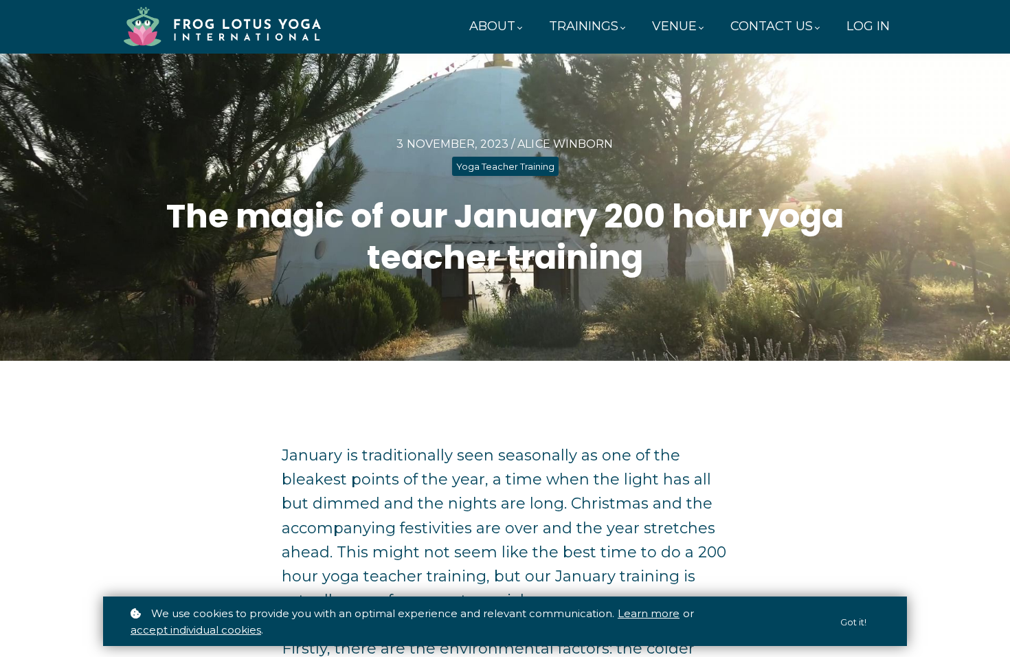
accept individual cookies (196, 629)
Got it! (853, 621)
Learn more (649, 613)
